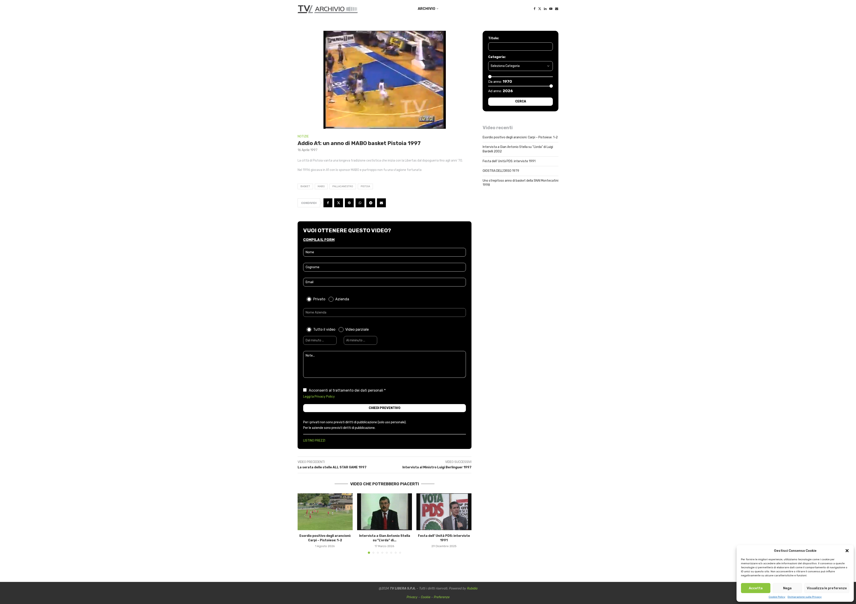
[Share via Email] (381, 202)
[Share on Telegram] (370, 202)
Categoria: (497, 57)
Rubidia (472, 588)
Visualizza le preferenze (827, 588)
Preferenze (442, 597)
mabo (321, 186)
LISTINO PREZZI (314, 440)
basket (305, 186)
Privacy (412, 597)
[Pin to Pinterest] (349, 202)
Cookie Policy (777, 596)
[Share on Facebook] (327, 202)
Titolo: (493, 38)
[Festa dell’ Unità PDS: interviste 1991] (443, 511)
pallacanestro (342, 186)
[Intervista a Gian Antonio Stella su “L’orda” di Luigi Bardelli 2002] (384, 511)
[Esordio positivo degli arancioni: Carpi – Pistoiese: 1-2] (325, 511)
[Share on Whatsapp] (360, 202)
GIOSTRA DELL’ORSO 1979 (501, 171)
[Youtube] (551, 8)
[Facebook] (534, 8)
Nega (787, 588)
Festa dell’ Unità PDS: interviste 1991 (509, 161)
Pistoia (365, 186)
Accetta (756, 588)
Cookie (425, 597)
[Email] (556, 8)
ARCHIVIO (426, 8)
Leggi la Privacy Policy (319, 397)
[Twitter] (539, 8)
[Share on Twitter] (338, 202)
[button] (847, 550)
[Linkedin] (545, 8)
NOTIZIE (303, 136)
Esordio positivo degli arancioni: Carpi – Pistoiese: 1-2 (520, 137)
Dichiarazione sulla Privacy (805, 596)
